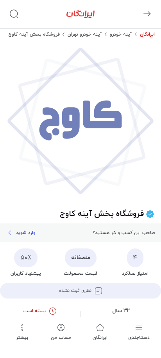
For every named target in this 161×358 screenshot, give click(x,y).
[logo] (80, 14)
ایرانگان (147, 34)
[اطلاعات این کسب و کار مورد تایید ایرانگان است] (150, 214)
